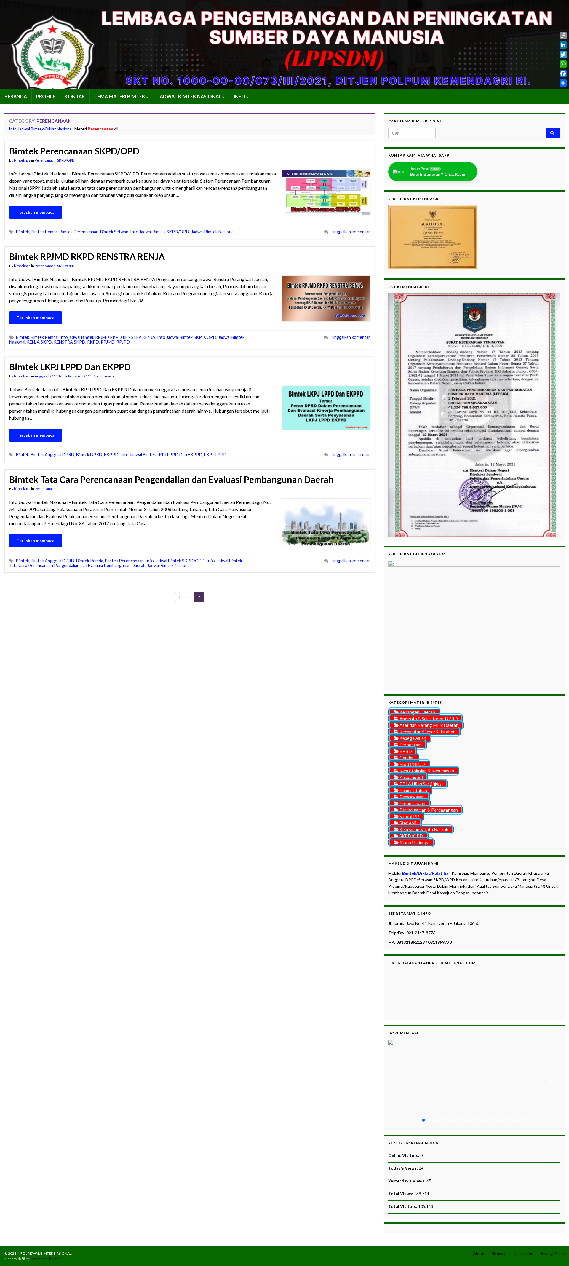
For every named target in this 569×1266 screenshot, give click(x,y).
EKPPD (111, 454)
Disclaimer (523, 1253)
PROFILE (45, 96)
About (479, 1253)
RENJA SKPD (39, 341)
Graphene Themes (45, 1259)
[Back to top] (555, 1252)
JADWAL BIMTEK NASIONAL (190, 96)
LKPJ (209, 454)
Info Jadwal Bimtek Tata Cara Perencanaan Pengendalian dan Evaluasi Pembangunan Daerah (125, 563)
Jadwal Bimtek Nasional (212, 231)
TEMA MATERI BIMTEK (120, 96)
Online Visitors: (404, 1155)
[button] (397, 1083)
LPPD (221, 454)
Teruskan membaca (36, 212)
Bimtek (22, 231)
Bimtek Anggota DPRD (52, 454)
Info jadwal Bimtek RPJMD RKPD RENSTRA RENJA (107, 337)
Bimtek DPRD (89, 454)
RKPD (93, 341)
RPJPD (123, 341)
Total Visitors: (403, 1206)
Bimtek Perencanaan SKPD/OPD (74, 151)
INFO (240, 96)
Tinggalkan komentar (350, 231)
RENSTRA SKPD (69, 341)
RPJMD (108, 341)
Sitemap (499, 1253)
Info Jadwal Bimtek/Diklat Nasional (41, 128)
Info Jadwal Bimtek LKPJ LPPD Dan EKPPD (161, 454)
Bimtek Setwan (114, 231)
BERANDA (15, 96)
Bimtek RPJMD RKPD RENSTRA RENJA (87, 256)
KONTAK (75, 96)
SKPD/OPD (65, 160)
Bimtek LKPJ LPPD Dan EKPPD (70, 366)
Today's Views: (403, 1168)
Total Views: (401, 1193)
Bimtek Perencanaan (79, 231)
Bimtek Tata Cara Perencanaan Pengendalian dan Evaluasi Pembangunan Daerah (171, 479)
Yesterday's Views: (407, 1180)
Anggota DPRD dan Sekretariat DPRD (63, 376)
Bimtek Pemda (44, 231)
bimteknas (22, 160)
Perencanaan (45, 160)
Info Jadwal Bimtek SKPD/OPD (159, 231)
